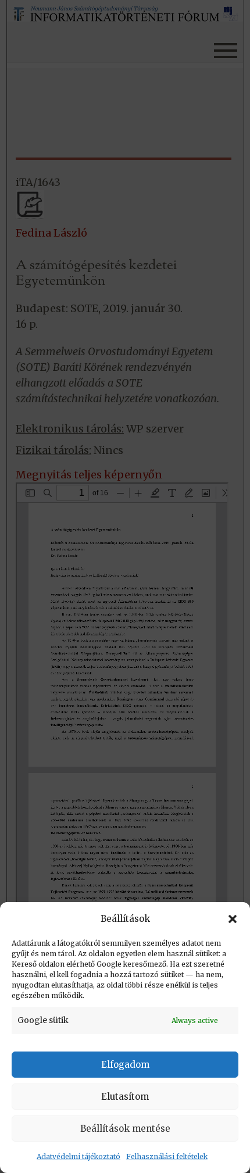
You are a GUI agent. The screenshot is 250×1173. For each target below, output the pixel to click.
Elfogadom (125, 1064)
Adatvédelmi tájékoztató (78, 1156)
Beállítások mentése (125, 1128)
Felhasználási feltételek (167, 1156)
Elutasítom (125, 1096)
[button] (232, 919)
